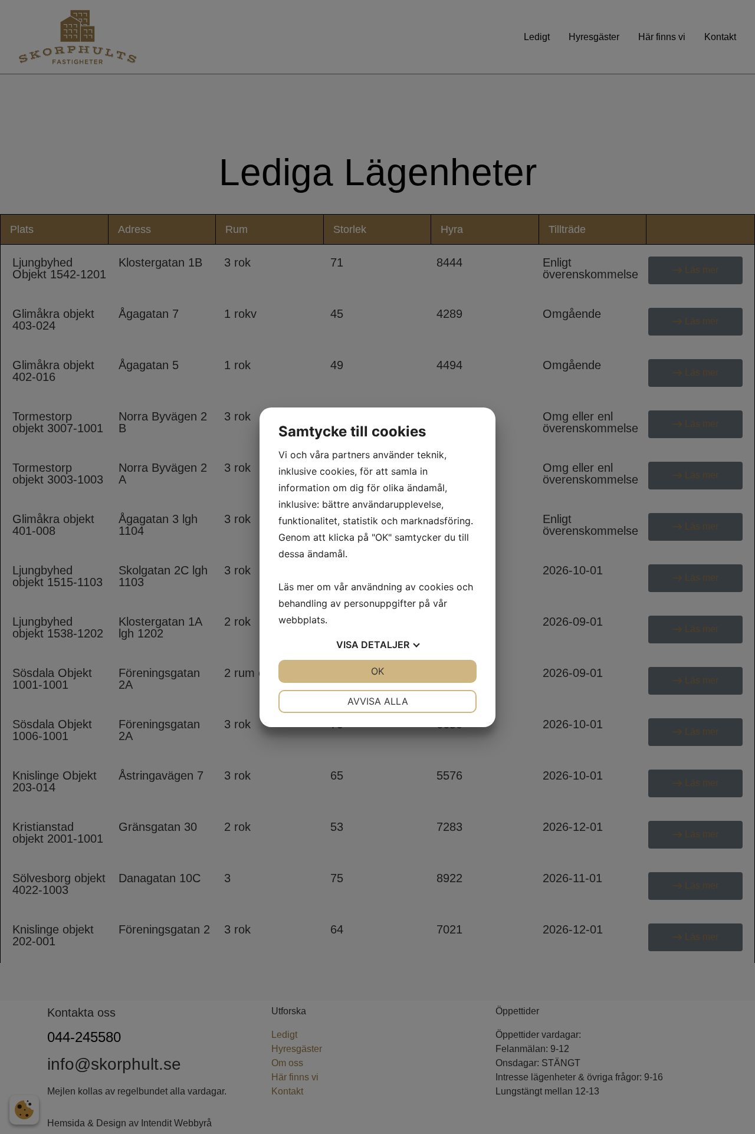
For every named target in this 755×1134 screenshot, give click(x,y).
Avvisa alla (377, 701)
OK (377, 671)
